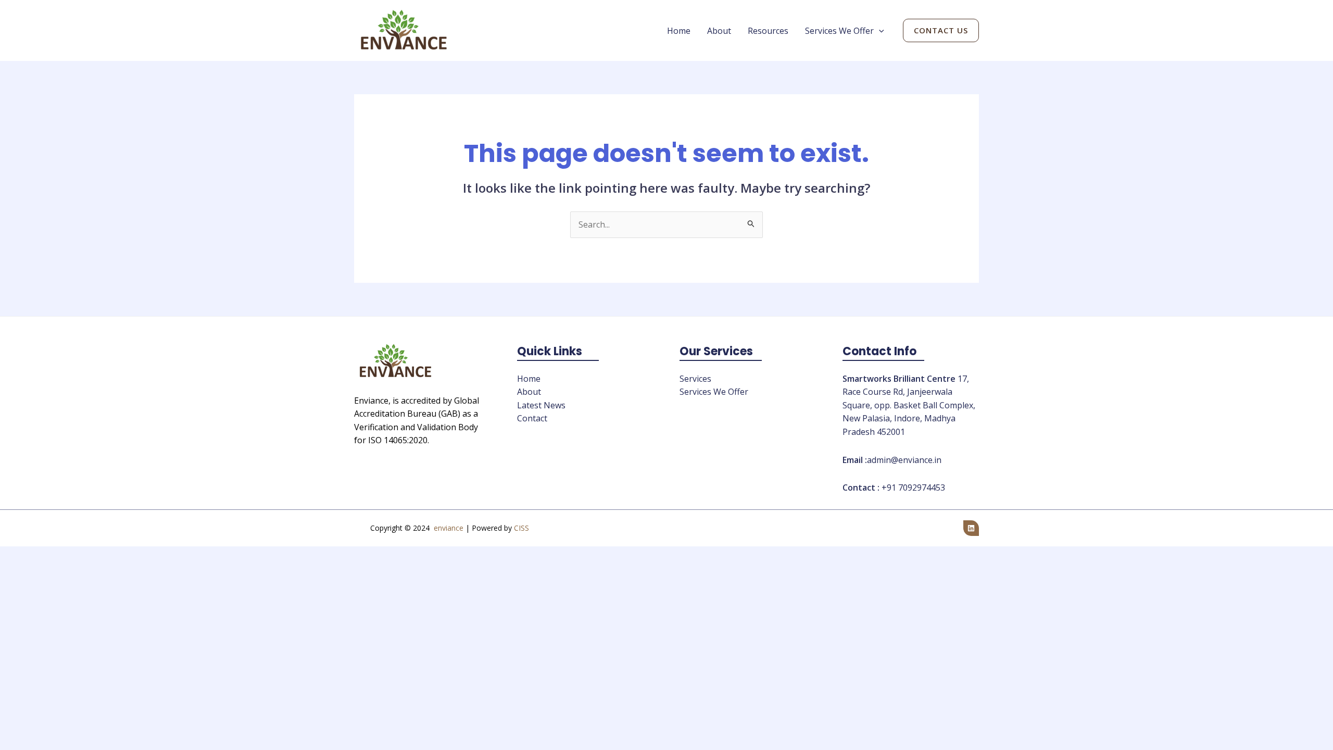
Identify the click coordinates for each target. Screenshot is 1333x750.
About (719, 30)
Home (678, 30)
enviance (448, 528)
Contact (532, 418)
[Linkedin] (971, 528)
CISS (521, 528)
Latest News (541, 405)
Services (695, 378)
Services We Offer (839, 30)
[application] (879, 30)
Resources (768, 30)
